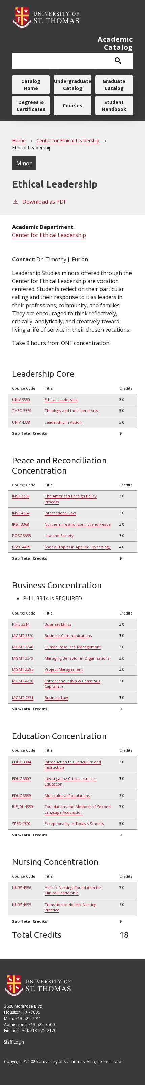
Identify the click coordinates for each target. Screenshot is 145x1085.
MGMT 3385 (22, 669)
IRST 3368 (20, 524)
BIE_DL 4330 (22, 806)
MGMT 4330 (22, 680)
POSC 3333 (21, 535)
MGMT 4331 (22, 697)
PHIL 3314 (20, 624)
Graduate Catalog (114, 84)
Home (19, 140)
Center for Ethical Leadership (67, 140)
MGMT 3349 (22, 658)
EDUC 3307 (21, 778)
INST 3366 (20, 495)
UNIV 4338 (21, 422)
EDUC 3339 (21, 795)
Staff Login (14, 1042)
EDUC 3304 (21, 761)
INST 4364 (20, 512)
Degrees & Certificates (31, 105)
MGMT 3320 (22, 635)
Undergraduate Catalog (72, 84)
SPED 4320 (21, 823)
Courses (72, 105)
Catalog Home (30, 84)
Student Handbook (114, 105)
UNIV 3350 (21, 399)
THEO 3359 (21, 410)
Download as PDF (44, 201)
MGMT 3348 (22, 646)
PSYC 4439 (21, 546)
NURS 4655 (21, 904)
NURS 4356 (21, 887)
